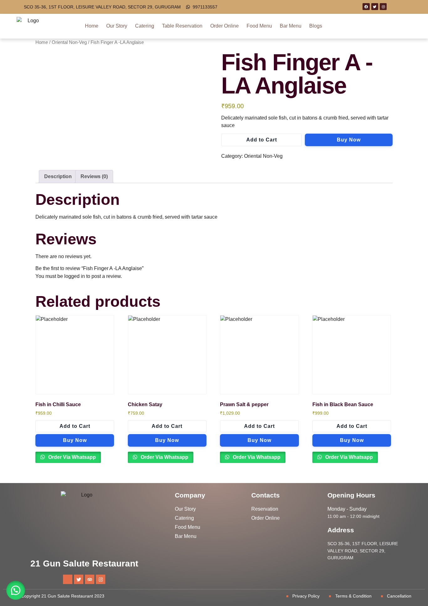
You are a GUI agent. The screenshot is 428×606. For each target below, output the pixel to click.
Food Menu (259, 26)
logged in (74, 276)
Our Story (116, 26)
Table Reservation (182, 26)
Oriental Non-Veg (69, 42)
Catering (144, 26)
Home (91, 26)
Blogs (315, 26)
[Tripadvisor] (89, 579)
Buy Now (349, 139)
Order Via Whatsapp (71, 457)
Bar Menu (290, 26)
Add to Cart (261, 139)
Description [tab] (58, 176)
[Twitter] (374, 6)
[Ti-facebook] (67, 579)
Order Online (224, 26)
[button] (15, 590)
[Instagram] (383, 6)
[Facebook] (366, 6)
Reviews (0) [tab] (94, 176)
